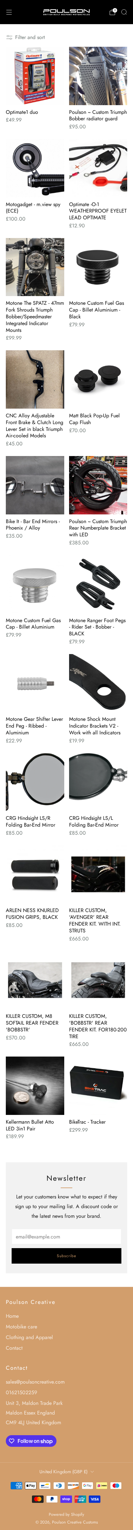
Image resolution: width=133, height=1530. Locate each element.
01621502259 (21, 1392)
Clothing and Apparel (29, 1337)
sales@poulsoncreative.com (35, 1382)
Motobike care (21, 1326)
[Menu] (9, 12)
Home (12, 1316)
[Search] (124, 12)
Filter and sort (30, 37)
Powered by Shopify (66, 1514)
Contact (14, 1348)
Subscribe (66, 1256)
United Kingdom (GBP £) (63, 1471)
